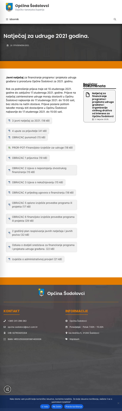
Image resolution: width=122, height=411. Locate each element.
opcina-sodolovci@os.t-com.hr (22, 327)
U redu (45, 406)
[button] (115, 19)
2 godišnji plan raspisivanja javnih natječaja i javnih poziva (42, 233)
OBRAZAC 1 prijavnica (25, 157)
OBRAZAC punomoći (24, 137)
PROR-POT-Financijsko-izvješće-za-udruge (38, 147)
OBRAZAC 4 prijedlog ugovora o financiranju (38, 192)
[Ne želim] (118, 403)
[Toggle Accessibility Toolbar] (7, 389)
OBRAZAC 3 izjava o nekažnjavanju (33, 182)
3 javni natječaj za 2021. (26, 120)
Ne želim (57, 406)
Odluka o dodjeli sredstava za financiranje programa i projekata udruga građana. (43, 247)
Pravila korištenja (74, 406)
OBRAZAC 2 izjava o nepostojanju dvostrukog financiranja (39, 170)
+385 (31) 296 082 (17, 321)
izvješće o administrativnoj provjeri (32, 259)
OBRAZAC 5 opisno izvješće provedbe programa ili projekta (42, 204)
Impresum (74, 339)
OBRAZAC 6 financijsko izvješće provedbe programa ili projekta (43, 218)
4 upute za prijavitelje (25, 130)
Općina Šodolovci (32, 5)
